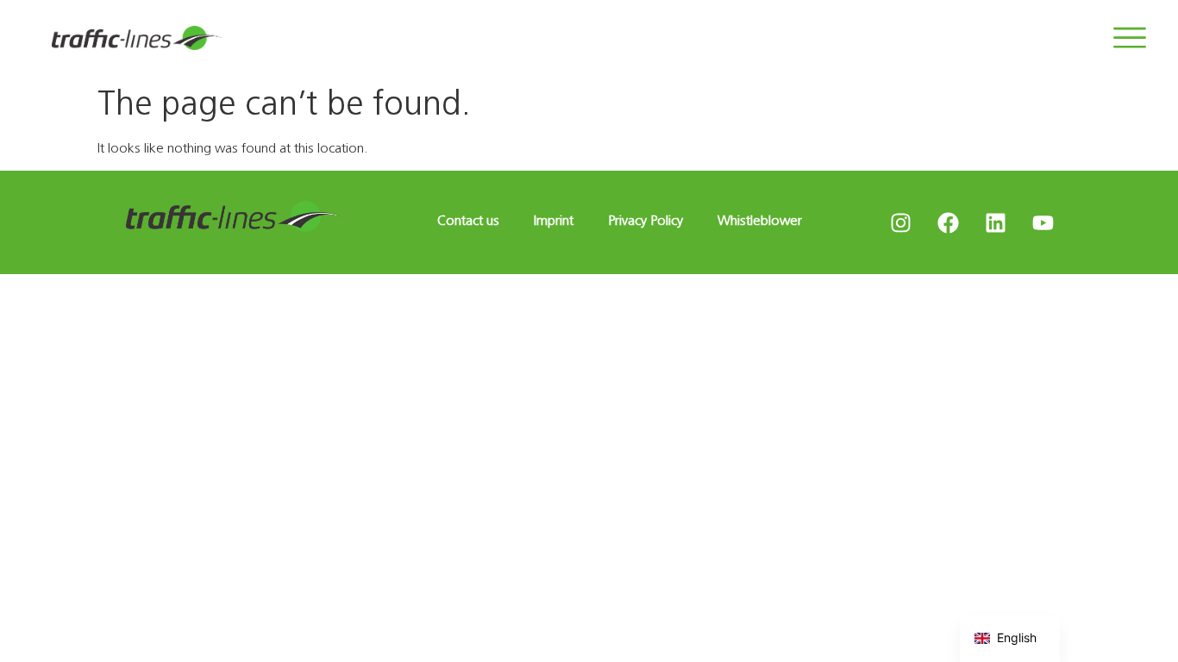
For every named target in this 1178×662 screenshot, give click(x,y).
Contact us (468, 220)
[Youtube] (1043, 222)
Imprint (553, 220)
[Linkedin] (996, 222)
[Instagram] (901, 222)
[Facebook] (948, 222)
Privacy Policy (645, 220)
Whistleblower (759, 220)
